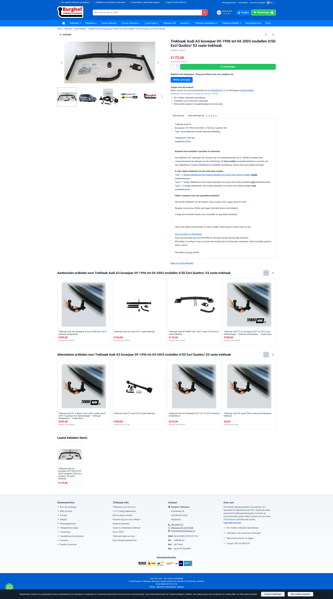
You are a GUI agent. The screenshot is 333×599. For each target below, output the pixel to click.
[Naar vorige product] (266, 35)
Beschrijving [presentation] (178, 115)
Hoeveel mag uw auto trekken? (127, 519)
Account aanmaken (257, 3)
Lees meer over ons (232, 522)
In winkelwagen (228, 66)
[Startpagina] (63, 23)
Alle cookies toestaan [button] (300, 594)
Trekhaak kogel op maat (124, 536)
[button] (271, 2)
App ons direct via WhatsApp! (188, 234)
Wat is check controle (122, 515)
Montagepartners (229, 3)
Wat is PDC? (118, 532)
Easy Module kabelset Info (125, 540)
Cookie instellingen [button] (272, 594)
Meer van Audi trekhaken (182, 263)
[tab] (178, 115)
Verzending (242, 3)
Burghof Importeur (121, 523)
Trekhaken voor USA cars (124, 507)
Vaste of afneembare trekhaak (126, 528)
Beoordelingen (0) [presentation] (196, 115)
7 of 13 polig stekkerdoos (124, 511)
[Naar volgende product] (273, 35)
